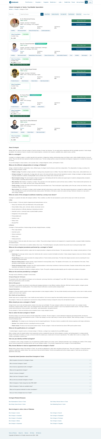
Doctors (26, 433)
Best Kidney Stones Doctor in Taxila (17, 404)
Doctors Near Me (55, 14)
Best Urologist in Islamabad (15, 415)
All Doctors (38, 433)
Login (90, 2)
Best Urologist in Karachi (56, 412)
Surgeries (46, 2)
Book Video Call (81, 20)
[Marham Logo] (13, 3)
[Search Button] (42, 14)
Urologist (16, 9)
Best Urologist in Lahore (14, 412)
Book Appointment (81, 24)
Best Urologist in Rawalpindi (56, 415)
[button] (86, 2)
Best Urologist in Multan (14, 420)
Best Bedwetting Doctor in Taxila (57, 404)
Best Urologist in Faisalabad (15, 418)
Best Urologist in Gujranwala (15, 423)
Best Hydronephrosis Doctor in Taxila (17, 401)
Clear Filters (47, 14)
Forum (73, 2)
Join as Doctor (80, 2)
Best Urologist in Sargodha (56, 423)
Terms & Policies (13, 433)
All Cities (32, 433)
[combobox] (14, 14)
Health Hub (67, 2)
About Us (21, 433)
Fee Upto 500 (63, 14)
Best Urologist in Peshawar (56, 418)
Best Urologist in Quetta (55, 420)
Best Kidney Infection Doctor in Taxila (59, 401)
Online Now (78, 14)
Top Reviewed (71, 14)
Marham (11, 9)
